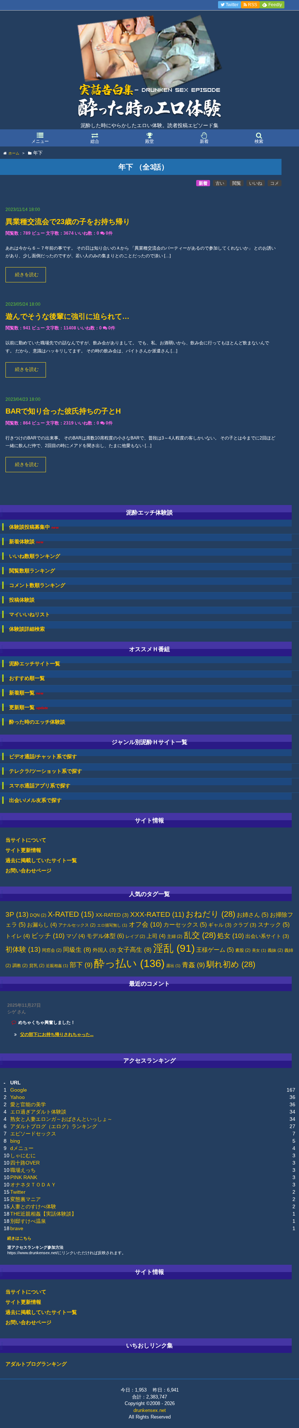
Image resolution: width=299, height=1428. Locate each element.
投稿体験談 (22, 599)
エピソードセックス (33, 1133)
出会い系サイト (267, 936)
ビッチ (48, 935)
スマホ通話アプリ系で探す (39, 785)
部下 (81, 965)
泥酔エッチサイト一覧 (34, 663)
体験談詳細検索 (27, 628)
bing (15, 1141)
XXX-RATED (157, 914)
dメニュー (22, 1148)
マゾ (75, 936)
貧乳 (36, 965)
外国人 (104, 950)
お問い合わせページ (28, 870)
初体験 (22, 949)
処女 (230, 935)
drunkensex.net (149, 1410)
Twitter (18, 1192)
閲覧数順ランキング (32, 570)
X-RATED (71, 914)
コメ (274, 183)
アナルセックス (77, 925)
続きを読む (27, 274)
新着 (203, 183)
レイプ (135, 936)
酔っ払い (129, 963)
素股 (243, 950)
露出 (173, 965)
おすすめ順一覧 (27, 678)
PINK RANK (23, 1177)
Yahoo (17, 1097)
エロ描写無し (112, 925)
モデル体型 (105, 935)
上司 (156, 936)
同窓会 (52, 950)
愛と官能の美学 (28, 1104)
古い (219, 183)
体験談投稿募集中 (34, 527)
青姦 (193, 965)
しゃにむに (23, 1155)
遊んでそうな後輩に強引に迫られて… (67, 316)
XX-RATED (112, 915)
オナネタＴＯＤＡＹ (33, 1185)
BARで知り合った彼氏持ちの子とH (63, 411)
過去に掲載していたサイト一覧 (41, 860)
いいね (255, 183)
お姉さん (252, 915)
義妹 (275, 950)
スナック (274, 925)
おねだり (210, 914)
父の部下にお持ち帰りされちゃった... (56, 1034)
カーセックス (185, 925)
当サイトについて (25, 840)
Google (18, 1090)
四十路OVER (25, 1163)
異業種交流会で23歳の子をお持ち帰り (67, 222)
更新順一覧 (28, 707)
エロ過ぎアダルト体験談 (38, 1112)
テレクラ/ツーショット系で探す (45, 771)
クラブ (244, 925)
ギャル (220, 925)
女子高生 (134, 949)
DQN (38, 915)
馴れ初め (230, 964)
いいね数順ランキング (34, 556)
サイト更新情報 (23, 850)
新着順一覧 (26, 693)
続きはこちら (19, 1238)
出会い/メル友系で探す (35, 800)
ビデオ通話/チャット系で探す (43, 756)
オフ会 (145, 924)
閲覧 (236, 183)
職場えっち (23, 1170)
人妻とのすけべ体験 (33, 1206)
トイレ (17, 936)
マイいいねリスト (29, 614)
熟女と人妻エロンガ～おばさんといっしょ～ (61, 1119)
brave (16, 1228)
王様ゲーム (215, 950)
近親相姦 (57, 965)
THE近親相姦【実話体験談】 (43, 1214)
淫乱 (174, 948)
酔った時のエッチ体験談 (37, 721)
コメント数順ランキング (37, 585)
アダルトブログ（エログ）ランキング (53, 1126)
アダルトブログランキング (36, 1364)
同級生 (77, 949)
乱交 (200, 935)
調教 (20, 965)
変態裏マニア (25, 1199)
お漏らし (42, 925)
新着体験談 (26, 541)
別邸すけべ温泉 (28, 1221)
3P (16, 914)
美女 (259, 950)
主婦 (174, 936)
